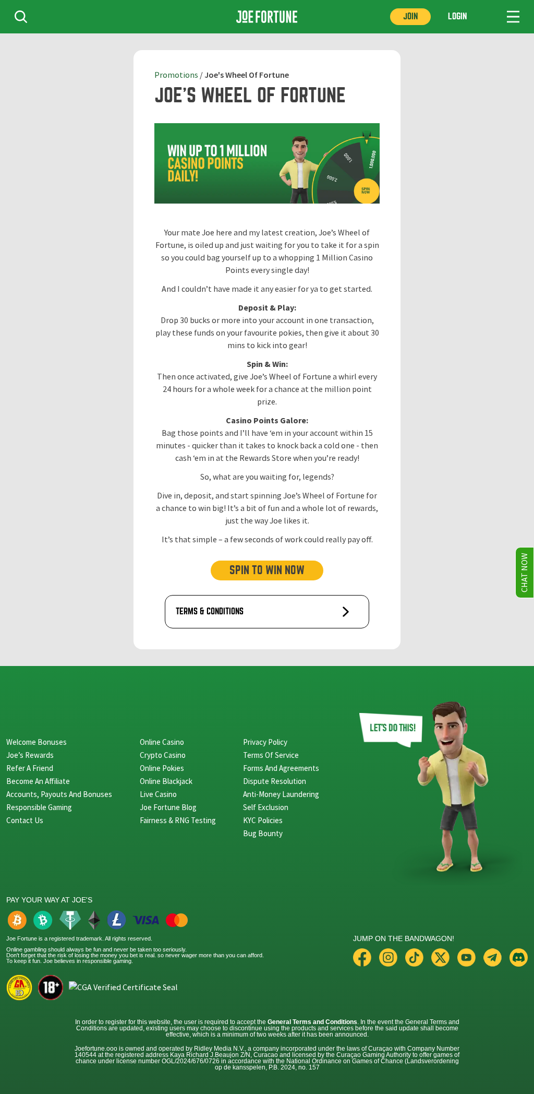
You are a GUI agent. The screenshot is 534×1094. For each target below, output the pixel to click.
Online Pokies (162, 768)
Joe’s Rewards (30, 755)
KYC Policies (263, 820)
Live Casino (158, 794)
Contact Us (24, 820)
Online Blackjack (166, 781)
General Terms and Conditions (312, 1022)
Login (457, 16)
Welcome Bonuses (36, 742)
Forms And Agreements (281, 768)
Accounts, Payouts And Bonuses (59, 794)
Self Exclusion (265, 807)
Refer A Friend (29, 768)
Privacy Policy (265, 742)
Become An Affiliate (38, 781)
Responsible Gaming (39, 807)
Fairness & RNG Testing (178, 820)
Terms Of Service (271, 755)
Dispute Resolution (274, 781)
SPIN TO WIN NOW (267, 570)
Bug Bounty (263, 833)
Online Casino (162, 742)
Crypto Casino (163, 755)
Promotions (176, 75)
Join (410, 16)
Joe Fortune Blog (168, 807)
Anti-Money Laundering (281, 794)
